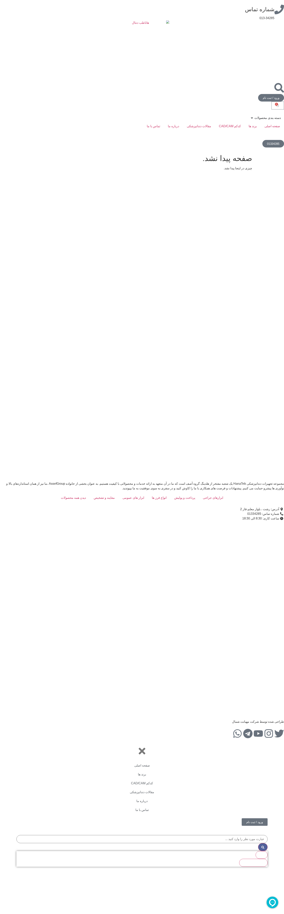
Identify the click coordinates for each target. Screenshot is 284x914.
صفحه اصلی (272, 126)
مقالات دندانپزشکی (199, 126)
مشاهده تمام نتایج (253, 862)
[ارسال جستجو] (263, 847)
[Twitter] (279, 733)
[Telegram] (248, 733)
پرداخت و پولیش (184, 497)
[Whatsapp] (237, 733)
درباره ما (173, 126)
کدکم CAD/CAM (230, 126)
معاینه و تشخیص (104, 497)
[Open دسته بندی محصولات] (251, 118)
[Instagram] (269, 733)
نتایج (261, 854)
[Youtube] (258, 733)
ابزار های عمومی (133, 497)
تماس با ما (153, 126)
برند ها (253, 126)
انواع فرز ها (159, 497)
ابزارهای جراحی (213, 497)
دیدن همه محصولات (73, 497)
